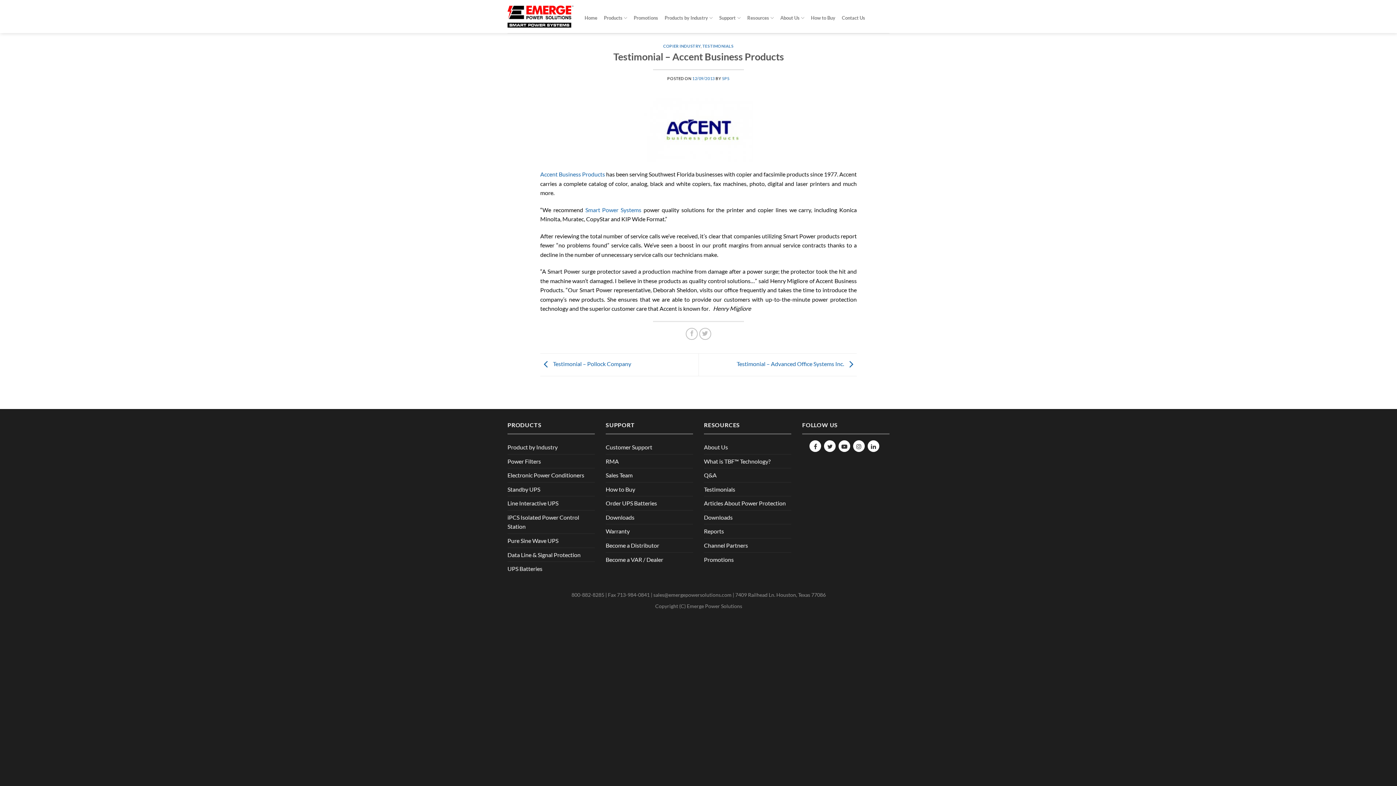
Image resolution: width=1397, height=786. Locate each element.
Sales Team (619, 475)
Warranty (618, 531)
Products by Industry (686, 18)
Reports (714, 531)
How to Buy (823, 18)
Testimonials (718, 46)
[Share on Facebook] (692, 334)
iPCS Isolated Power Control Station (543, 522)
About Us (790, 18)
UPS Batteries (525, 568)
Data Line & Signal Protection (544, 554)
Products (613, 18)
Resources (758, 18)
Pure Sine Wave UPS (533, 540)
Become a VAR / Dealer (634, 559)
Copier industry (681, 46)
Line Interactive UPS (533, 503)
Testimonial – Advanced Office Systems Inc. (791, 363)
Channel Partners (726, 545)
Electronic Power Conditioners (546, 475)
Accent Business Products (572, 174)
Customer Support (629, 447)
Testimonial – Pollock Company (591, 363)
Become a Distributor (632, 545)
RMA (612, 461)
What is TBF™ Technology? (737, 461)
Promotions (646, 18)
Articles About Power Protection (745, 503)
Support (727, 18)
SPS (726, 78)
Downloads (620, 517)
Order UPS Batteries (631, 503)
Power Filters (524, 461)
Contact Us (853, 18)
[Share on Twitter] (705, 334)
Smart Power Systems (613, 209)
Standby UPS (524, 489)
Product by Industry (533, 447)
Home (591, 18)
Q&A (710, 475)
